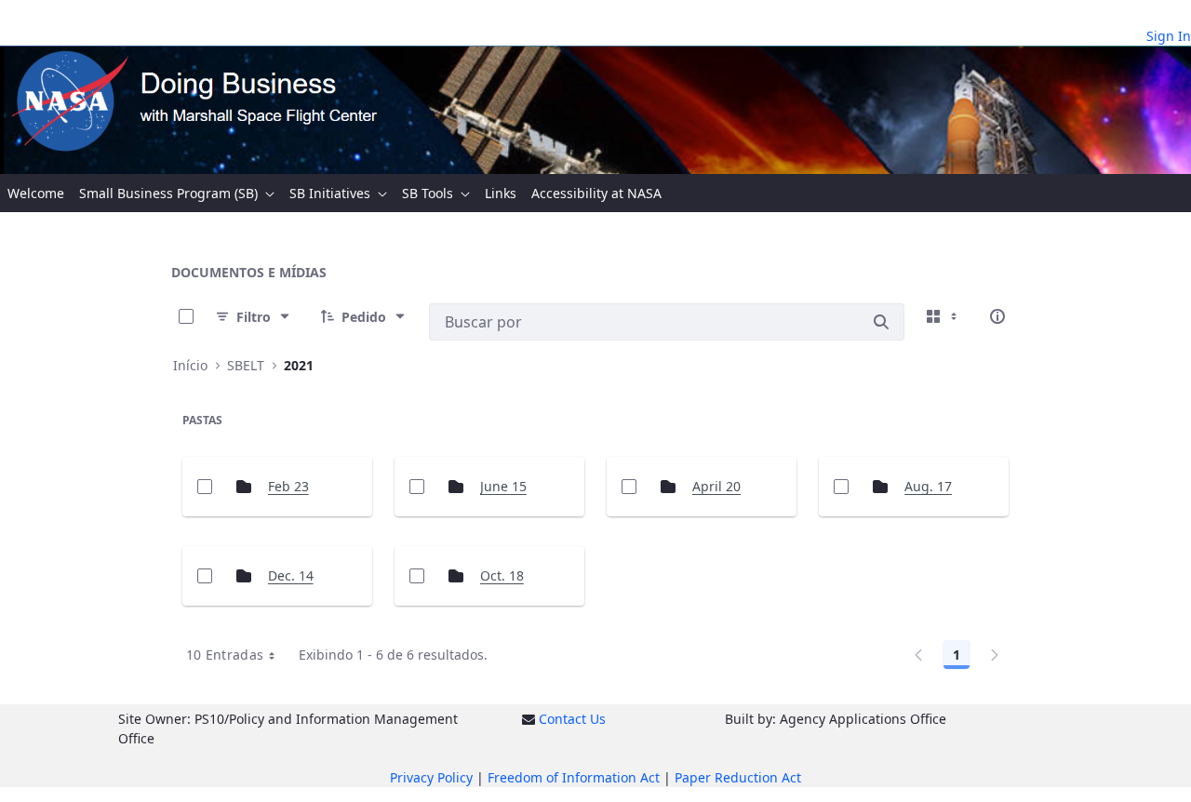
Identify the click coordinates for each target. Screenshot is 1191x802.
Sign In (1168, 36)
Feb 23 (288, 486)
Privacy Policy (431, 777)
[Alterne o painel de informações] (997, 316)
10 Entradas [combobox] (225, 654)
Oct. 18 (502, 575)
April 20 (716, 486)
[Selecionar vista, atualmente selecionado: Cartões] (943, 316)
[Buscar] (881, 322)
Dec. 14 (291, 575)
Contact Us (572, 719)
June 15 (503, 486)
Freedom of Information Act (574, 777)
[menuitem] (36, 193)
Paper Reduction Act (738, 777)
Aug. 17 (928, 486)
